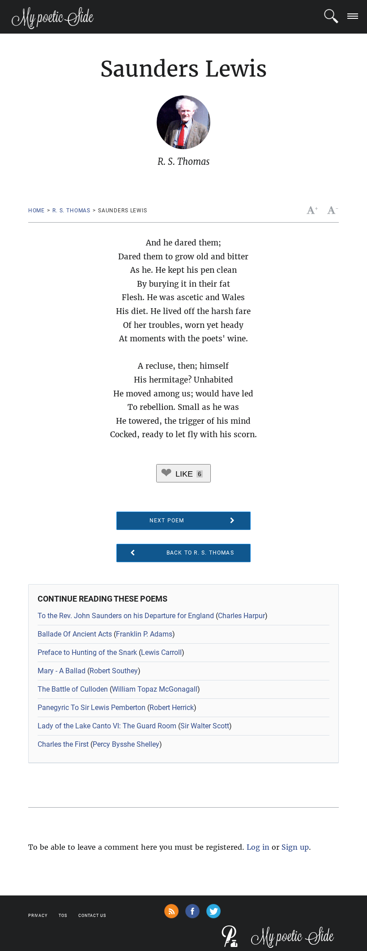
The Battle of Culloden (73, 689)
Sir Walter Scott (204, 726)
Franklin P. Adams (144, 634)
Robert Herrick (171, 707)
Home (36, 210)
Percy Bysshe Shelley (126, 744)
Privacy (37, 915)
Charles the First (63, 744)
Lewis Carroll (161, 652)
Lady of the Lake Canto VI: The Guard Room (107, 726)
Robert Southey (114, 671)
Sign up (295, 847)
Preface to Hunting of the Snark (87, 652)
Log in (258, 847)
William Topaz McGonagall (154, 689)
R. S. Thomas (71, 210)
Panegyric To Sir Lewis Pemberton (91, 707)
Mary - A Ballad (61, 671)
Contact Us (92, 915)
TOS (63, 915)
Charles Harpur (241, 615)
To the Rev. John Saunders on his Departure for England (126, 615)
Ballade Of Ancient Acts (75, 634)
